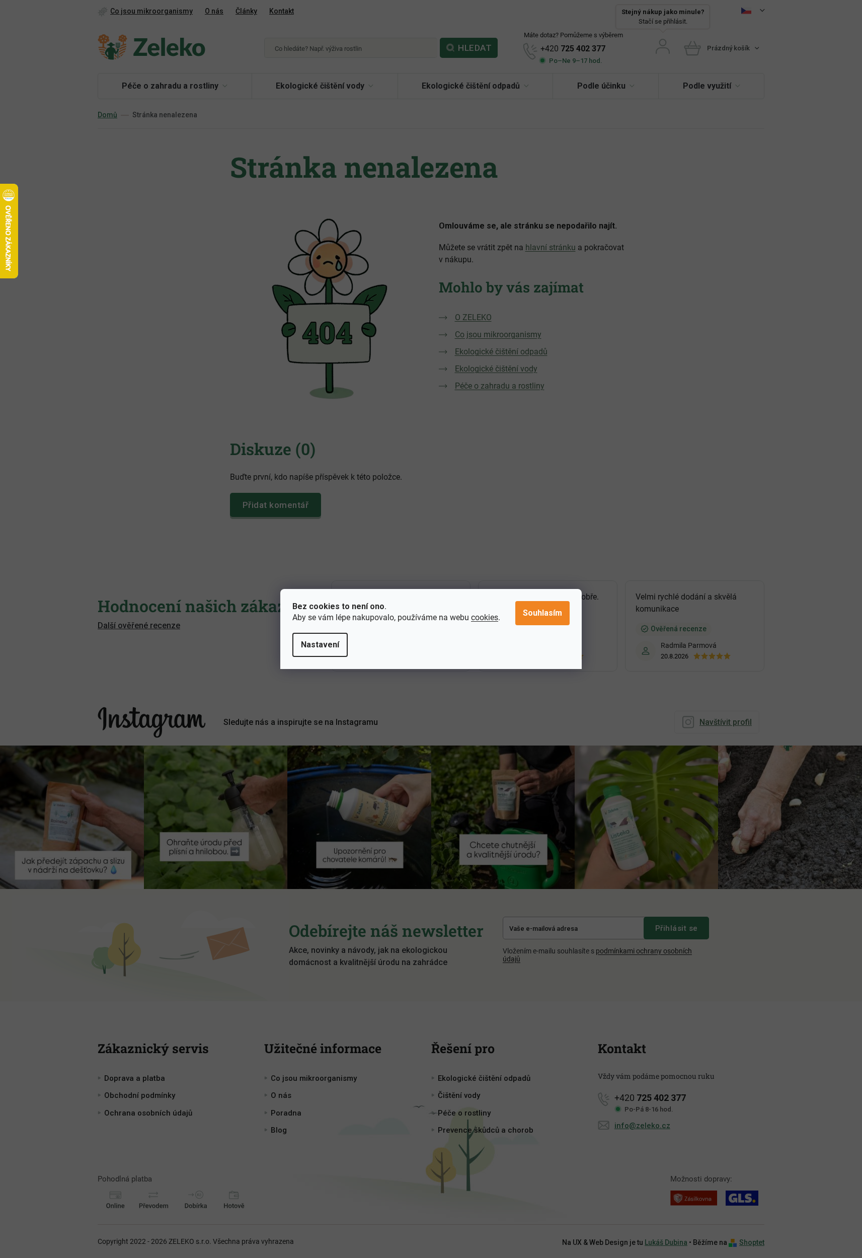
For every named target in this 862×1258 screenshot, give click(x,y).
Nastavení (320, 644)
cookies (484, 617)
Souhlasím (542, 613)
